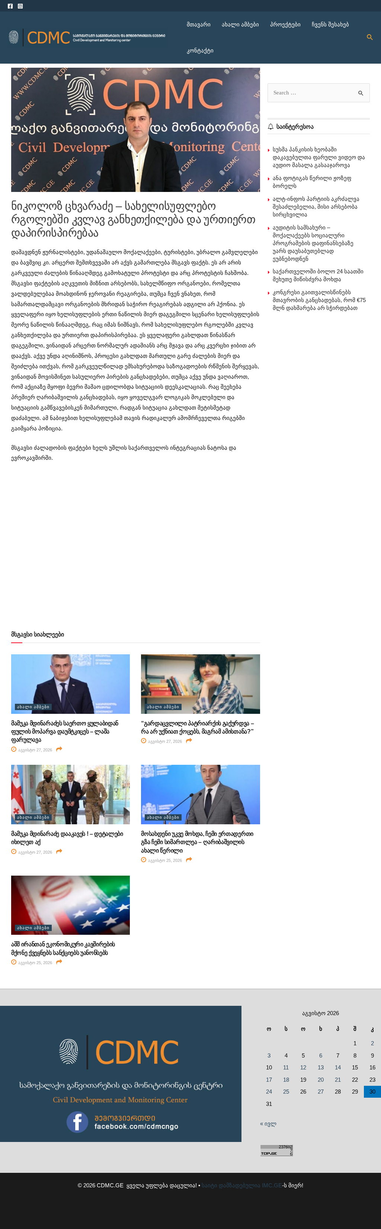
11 (286, 1067)
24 (269, 1091)
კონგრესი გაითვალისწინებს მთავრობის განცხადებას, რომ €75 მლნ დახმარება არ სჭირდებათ (319, 300)
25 (286, 1091)
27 (321, 1091)
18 (286, 1079)
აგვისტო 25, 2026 (164, 860)
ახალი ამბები (240, 24)
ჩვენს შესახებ (330, 24)
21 (338, 1079)
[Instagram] (20, 6)
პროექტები (285, 24)
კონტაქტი (200, 50)
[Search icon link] (370, 37)
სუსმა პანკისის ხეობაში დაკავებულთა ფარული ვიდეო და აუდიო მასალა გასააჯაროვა (319, 157)
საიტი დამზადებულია (231, 1185)
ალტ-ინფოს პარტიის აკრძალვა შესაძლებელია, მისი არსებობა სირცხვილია (316, 207)
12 (303, 1067)
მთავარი (199, 24)
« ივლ (268, 1123)
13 (321, 1067)
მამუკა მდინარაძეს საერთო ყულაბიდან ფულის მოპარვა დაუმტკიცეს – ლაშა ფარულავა (64, 731)
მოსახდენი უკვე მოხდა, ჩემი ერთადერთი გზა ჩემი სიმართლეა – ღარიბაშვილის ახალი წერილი (197, 842)
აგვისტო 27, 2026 (34, 750)
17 (269, 1079)
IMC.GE (272, 1185)
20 (321, 1079)
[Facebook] (10, 6)
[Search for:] (319, 92)
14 (338, 1067)
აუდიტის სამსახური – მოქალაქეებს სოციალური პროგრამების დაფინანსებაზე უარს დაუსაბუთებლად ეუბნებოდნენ (313, 243)
